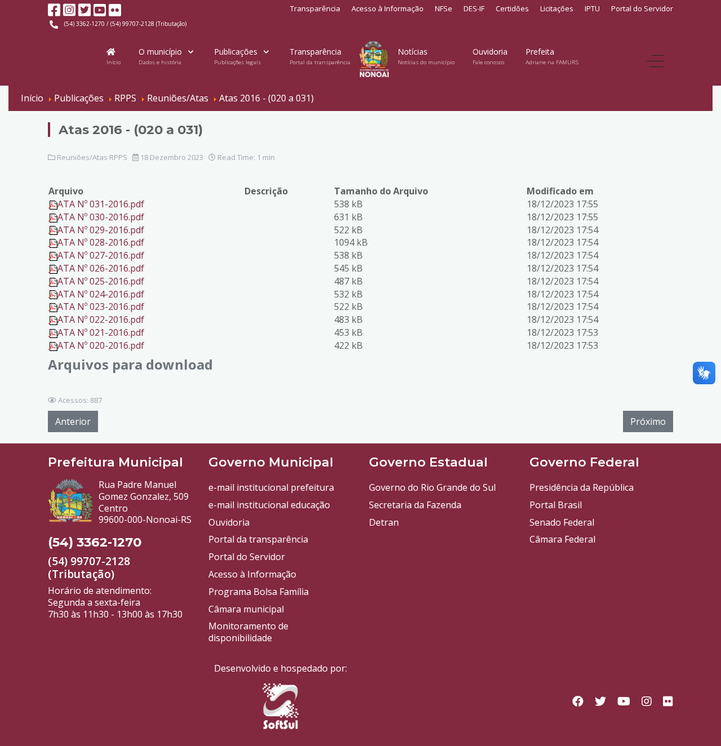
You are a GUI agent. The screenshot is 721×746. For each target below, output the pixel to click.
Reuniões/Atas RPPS (92, 157)
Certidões (512, 8)
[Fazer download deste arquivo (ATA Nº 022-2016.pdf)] (52, 319)
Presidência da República (581, 487)
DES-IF (474, 8)
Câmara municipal (246, 609)
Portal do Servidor (642, 8)
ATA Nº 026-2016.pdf (100, 268)
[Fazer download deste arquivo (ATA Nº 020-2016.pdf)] (52, 345)
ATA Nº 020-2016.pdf (100, 345)
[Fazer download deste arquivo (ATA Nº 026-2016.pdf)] (52, 268)
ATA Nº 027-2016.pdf (100, 255)
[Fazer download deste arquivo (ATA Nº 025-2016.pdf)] (52, 281)
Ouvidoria (229, 522)
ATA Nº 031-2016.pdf (100, 204)
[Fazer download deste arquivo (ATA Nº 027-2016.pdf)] (52, 255)
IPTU (592, 8)
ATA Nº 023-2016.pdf (100, 306)
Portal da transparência (258, 539)
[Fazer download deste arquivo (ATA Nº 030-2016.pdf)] (52, 217)
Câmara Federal (562, 539)
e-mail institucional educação (269, 505)
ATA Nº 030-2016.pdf (100, 217)
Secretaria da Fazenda (415, 505)
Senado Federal (561, 522)
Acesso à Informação (387, 8)
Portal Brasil (555, 505)
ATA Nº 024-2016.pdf (100, 294)
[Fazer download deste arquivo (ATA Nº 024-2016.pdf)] (52, 294)
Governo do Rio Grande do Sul (432, 487)
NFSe (443, 8)
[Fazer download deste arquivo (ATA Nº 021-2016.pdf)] (52, 332)
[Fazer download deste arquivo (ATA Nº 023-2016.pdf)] (52, 306)
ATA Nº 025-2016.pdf (100, 281)
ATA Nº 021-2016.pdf (100, 332)
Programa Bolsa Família (258, 591)
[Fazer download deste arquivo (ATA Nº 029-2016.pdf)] (52, 230)
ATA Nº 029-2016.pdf (100, 230)
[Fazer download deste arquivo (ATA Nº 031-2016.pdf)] (52, 204)
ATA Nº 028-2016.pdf (100, 242)
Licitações (556, 8)
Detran (384, 522)
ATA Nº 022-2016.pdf (100, 319)
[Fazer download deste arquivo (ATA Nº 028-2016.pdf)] (52, 242)
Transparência (315, 8)
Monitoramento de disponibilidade (248, 632)
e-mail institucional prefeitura (271, 487)
